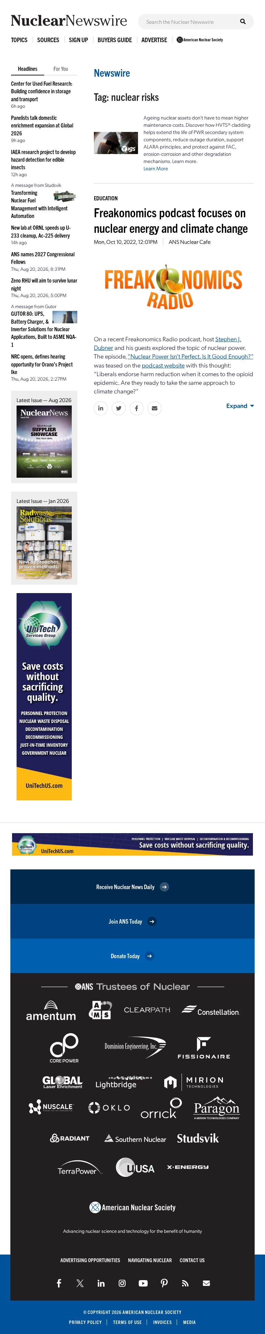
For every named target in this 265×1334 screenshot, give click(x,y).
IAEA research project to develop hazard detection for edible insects (43, 159)
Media (189, 1322)
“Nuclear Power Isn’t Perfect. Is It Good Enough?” (190, 356)
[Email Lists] (206, 1283)
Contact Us (192, 1260)
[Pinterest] (164, 1283)
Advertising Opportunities (90, 1260)
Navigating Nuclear (150, 1260)
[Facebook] (59, 1283)
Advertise (154, 40)
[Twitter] (80, 1283)
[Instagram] (122, 1283)
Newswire (112, 72)
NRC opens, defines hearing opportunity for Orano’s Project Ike (42, 364)
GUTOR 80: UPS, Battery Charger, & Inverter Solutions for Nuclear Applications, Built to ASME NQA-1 (44, 329)
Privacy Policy (85, 1322)
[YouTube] (143, 1283)
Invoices (162, 1322)
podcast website (163, 365)
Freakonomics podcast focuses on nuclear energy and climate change (171, 219)
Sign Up (78, 40)
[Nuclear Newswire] (185, 1283)
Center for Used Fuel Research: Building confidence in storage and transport (41, 91)
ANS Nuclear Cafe (189, 241)
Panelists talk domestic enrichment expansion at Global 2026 (42, 125)
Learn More (156, 168)
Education (106, 197)
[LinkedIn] (101, 1283)
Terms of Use (127, 1322)
